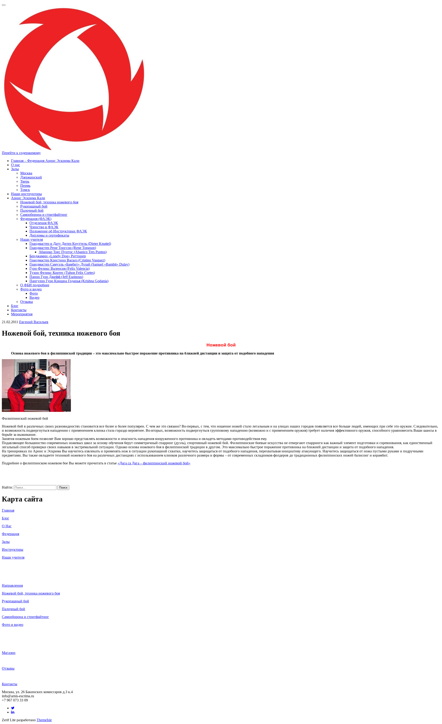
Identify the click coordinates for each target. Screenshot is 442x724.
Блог (14, 306)
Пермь (25, 186)
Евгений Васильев (33, 322)
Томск (25, 190)
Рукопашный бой (33, 206)
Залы (15, 169)
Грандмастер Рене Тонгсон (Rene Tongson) (62, 248)
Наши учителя (31, 239)
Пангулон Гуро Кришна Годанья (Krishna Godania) (68, 281)
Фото (33, 293)
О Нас (7, 526)
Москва (26, 173)
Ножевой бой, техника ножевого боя (49, 202)
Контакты (18, 310)
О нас (15, 165)
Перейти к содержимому (21, 153)
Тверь (24, 181)
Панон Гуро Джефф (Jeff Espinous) (56, 277)
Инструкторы (12, 549)
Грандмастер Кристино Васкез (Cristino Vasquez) (67, 260)
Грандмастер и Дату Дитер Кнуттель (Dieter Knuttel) (70, 244)
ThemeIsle (44, 720)
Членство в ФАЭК (43, 227)
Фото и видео (31, 289)
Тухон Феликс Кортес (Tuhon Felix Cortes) (62, 273)
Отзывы (26, 302)
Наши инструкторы (26, 194)
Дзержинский (31, 177)
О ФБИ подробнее (34, 285)
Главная (8, 510)
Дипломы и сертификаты (49, 235)
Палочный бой (32, 210)
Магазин (8, 653)
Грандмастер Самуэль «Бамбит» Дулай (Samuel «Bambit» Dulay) (79, 264)
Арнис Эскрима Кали (28, 198)
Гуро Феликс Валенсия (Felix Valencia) (59, 268)
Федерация (10, 534)
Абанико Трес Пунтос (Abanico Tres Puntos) (73, 252)
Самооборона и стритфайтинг (43, 215)
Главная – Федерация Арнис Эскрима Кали (45, 161)
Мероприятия (21, 314)
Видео (34, 297)
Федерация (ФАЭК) (35, 219)
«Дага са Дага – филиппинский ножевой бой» (154, 463)
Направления (12, 585)
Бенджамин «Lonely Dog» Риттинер (57, 256)
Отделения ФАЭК (43, 223)
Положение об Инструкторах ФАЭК (58, 231)
